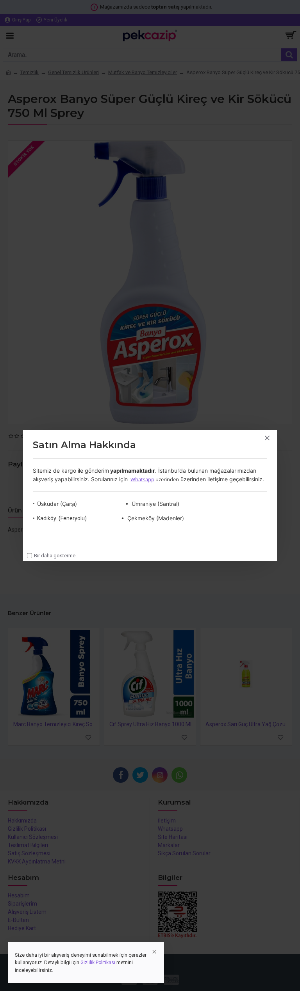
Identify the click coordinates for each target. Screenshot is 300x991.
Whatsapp (142, 479)
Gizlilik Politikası (97, 962)
